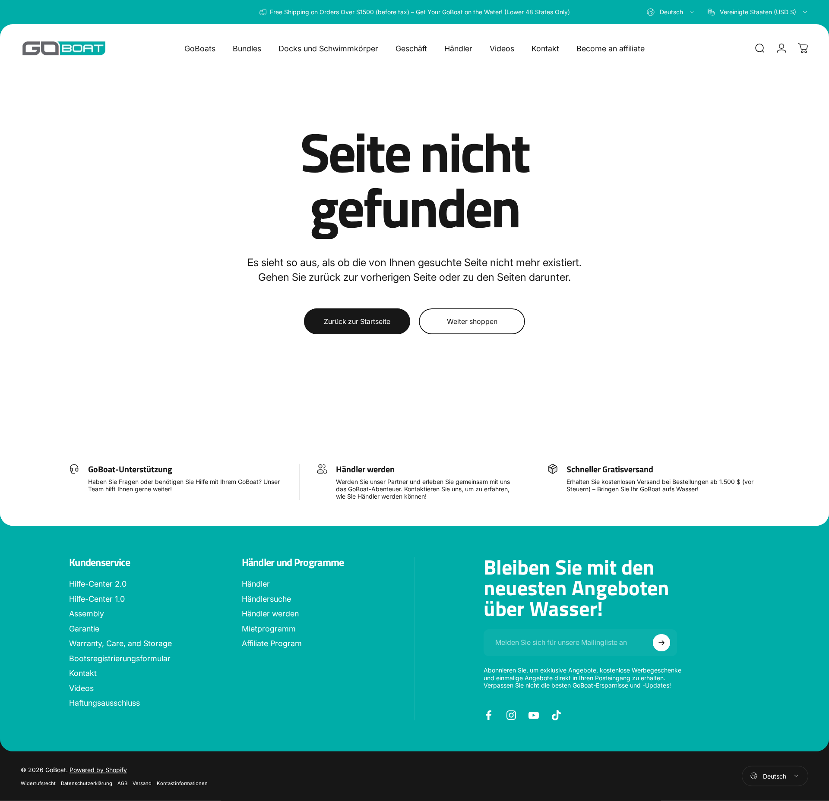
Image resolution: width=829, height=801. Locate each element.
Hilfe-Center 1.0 (97, 598)
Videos (81, 688)
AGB (122, 783)
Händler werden (270, 613)
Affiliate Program (272, 643)
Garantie (84, 628)
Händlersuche (266, 598)
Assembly (86, 613)
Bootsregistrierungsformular (120, 658)
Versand (142, 783)
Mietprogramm (269, 628)
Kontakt (83, 673)
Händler (256, 583)
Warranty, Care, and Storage (120, 643)
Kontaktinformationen (182, 783)
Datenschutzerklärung (86, 783)
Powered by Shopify (98, 769)
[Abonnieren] (661, 642)
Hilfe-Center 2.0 (98, 583)
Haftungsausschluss (104, 702)
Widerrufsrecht (38, 783)
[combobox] (671, 12)
